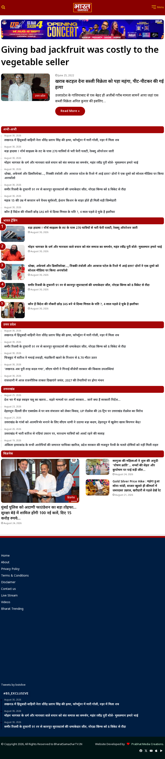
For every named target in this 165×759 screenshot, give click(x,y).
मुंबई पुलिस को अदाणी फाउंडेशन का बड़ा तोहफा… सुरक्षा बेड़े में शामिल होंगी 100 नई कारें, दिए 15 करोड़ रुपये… (38, 513)
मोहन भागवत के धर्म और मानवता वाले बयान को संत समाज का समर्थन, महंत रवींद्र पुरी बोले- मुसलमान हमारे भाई (95, 247)
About (5, 563)
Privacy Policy (10, 569)
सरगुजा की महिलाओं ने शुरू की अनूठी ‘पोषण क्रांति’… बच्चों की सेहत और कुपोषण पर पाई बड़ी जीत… (135, 465)
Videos (5, 602)
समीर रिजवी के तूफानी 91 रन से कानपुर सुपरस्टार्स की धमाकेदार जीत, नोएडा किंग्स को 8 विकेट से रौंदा (89, 285)
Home (5, 556)
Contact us (8, 589)
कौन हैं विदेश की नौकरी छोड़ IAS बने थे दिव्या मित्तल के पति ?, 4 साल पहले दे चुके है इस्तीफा (83, 304)
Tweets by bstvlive (13, 685)
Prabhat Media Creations (146, 744)
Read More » (70, 111)
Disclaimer (8, 582)
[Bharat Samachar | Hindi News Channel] (82, 7)
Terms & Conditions (15, 576)
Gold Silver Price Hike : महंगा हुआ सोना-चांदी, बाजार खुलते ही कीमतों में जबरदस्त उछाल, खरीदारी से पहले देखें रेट (137, 486)
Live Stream (9, 596)
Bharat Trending (12, 609)
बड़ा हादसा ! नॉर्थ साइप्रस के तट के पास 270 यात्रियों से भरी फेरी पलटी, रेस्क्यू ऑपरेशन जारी (83, 228)
